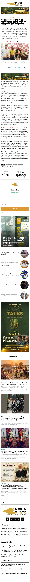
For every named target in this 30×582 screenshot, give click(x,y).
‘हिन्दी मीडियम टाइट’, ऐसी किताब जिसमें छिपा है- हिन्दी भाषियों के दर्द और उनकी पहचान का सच (15, 240)
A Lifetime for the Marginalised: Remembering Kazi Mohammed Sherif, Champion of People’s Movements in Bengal (14, 486)
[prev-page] (24, 218)
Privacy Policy (15, 212)
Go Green (3, 381)
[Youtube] (22, 519)
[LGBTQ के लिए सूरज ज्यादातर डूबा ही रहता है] (24, 285)
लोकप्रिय (18, 17)
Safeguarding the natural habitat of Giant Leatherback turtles (8, 174)
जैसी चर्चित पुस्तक (12, 128)
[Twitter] (16, 194)
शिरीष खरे (11, 166)
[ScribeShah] (15, 184)
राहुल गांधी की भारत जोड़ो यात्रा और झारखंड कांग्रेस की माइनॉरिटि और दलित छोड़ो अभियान (10, 274)
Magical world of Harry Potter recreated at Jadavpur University (13, 569)
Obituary (3, 483)
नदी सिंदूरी (15, 164)
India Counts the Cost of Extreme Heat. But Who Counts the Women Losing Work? (14, 383)
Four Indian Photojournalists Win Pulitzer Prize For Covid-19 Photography (13, 564)
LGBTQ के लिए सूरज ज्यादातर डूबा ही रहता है (9, 285)
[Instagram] (11, 519)
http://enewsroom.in (15, 192)
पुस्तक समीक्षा (12, 17)
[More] (24, 67)
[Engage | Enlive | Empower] (15, 3)
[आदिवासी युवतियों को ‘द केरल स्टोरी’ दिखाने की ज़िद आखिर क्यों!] (24, 254)
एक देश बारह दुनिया (9, 164)
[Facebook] (13, 194)
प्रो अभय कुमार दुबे (5, 166)
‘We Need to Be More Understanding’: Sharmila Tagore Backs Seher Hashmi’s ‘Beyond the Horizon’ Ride (12, 418)
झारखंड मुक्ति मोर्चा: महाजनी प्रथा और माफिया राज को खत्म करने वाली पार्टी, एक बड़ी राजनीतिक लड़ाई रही (21, 175)
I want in (14, 208)
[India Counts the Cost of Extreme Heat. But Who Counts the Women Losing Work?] (15, 370)
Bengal (3, 449)
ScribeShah (9, 41)
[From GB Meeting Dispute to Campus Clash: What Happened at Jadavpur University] (15, 438)
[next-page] (26, 218)
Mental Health (5, 415)
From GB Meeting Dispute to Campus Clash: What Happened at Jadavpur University (14, 452)
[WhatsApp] (18, 519)
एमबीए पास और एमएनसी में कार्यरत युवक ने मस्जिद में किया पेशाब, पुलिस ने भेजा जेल (9, 295)
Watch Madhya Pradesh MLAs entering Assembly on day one (14, 574)
